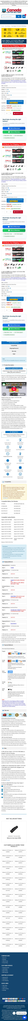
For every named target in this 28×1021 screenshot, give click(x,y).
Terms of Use (5, 961)
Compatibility (14, 345)
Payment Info (5, 978)
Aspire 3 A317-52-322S (18, 533)
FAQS (14, 354)
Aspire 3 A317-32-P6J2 (18, 531)
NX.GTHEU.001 (4, 508)
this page (8, 780)
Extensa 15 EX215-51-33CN (6, 538)
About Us (4, 957)
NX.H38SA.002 (17, 513)
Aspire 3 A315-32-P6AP (6, 526)
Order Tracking (5, 988)
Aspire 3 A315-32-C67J (6, 524)
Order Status (5, 969)
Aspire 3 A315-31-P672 (18, 522)
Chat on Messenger (15, 128)
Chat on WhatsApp (15, 132)
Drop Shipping (5, 980)
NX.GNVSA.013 (17, 506)
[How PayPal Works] (5, 1001)
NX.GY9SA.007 (4, 513)
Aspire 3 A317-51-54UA (6, 533)
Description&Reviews (14, 342)
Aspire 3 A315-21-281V (6, 522)
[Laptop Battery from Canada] (11, 12)
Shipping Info (5, 977)
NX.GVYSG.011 (4, 510)
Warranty (14, 351)
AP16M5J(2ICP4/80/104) (19, 503)
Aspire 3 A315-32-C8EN (19, 524)
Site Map (4, 990)
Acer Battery (7, 26)
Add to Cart (19, 113)
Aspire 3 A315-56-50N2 (6, 531)
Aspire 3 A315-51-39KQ (6, 529)
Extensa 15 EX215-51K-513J (7, 542)
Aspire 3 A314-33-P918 (18, 519)
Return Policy (5, 970)
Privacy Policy (5, 962)
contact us (5, 498)
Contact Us (4, 987)
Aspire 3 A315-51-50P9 (18, 529)
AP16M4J (3, 503)
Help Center (4, 985)
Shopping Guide (5, 967)
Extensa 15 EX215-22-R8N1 (19, 536)
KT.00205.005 (4, 506)
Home (2, 26)
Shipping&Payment (14, 348)
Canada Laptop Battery (15, 1005)
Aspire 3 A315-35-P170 (18, 526)
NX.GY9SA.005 (17, 510)
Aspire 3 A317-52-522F (6, 536)
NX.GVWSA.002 (17, 508)
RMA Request (5, 972)
